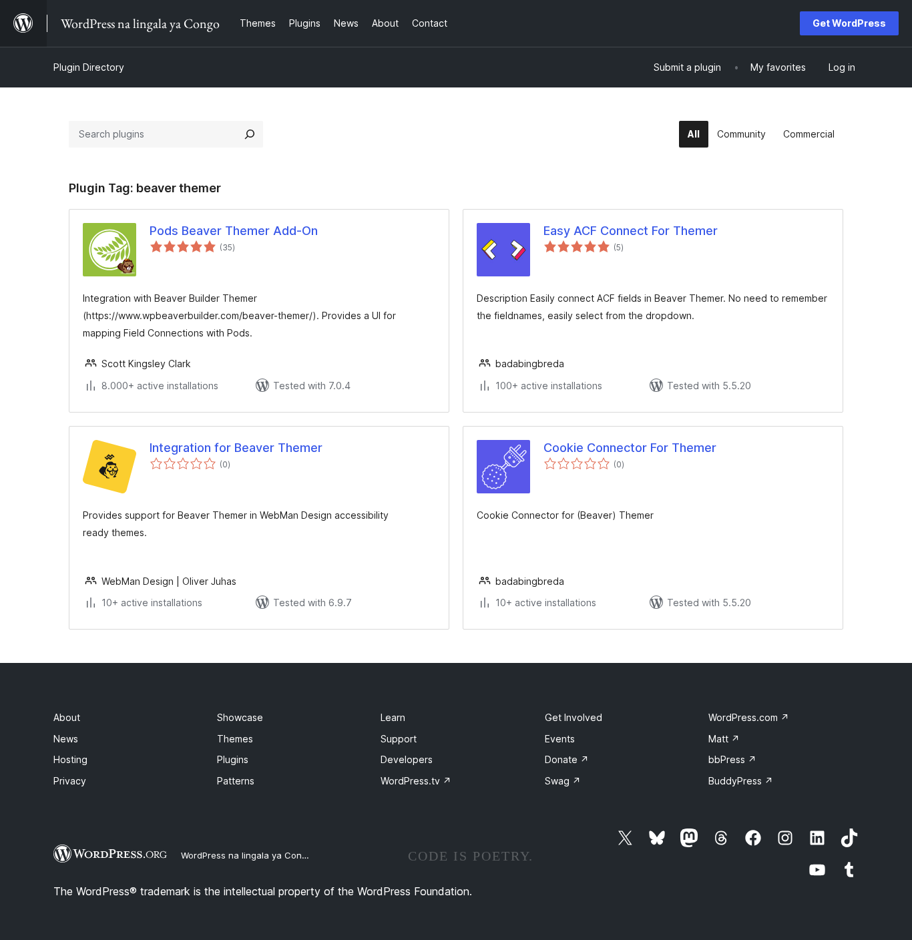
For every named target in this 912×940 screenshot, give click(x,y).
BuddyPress (740, 780)
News (65, 738)
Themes (235, 738)
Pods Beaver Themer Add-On (234, 231)
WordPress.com (748, 717)
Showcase (240, 717)
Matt (724, 738)
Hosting (70, 759)
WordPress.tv (416, 780)
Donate (567, 759)
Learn (393, 717)
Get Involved (573, 717)
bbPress (732, 759)
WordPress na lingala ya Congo (246, 855)
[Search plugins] (249, 134)
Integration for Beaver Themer (236, 448)
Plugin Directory (88, 67)
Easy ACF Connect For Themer (630, 231)
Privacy (69, 780)
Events (560, 738)
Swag (563, 780)
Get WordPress (849, 23)
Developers (407, 759)
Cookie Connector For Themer (629, 448)
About (66, 717)
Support (399, 738)
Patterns (235, 780)
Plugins (232, 759)
